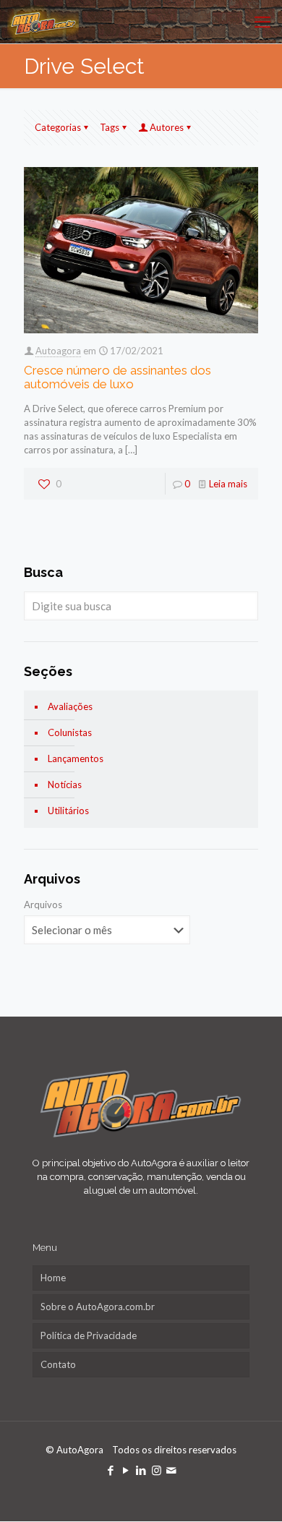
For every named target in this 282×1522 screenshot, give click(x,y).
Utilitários (68, 810)
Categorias (58, 127)
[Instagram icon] (156, 1469)
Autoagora (58, 350)
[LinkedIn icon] (141, 1469)
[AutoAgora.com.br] (43, 22)
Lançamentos (75, 758)
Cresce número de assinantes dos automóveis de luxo (117, 377)
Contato (58, 1364)
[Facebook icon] (111, 1469)
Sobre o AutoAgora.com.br (97, 1306)
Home (53, 1277)
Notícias (65, 784)
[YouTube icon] (126, 1469)
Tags (109, 127)
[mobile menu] (262, 21)
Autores (167, 127)
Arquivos (43, 904)
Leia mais (228, 483)
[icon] (171, 1469)
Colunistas (70, 732)
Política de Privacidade (88, 1335)
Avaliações (70, 706)
